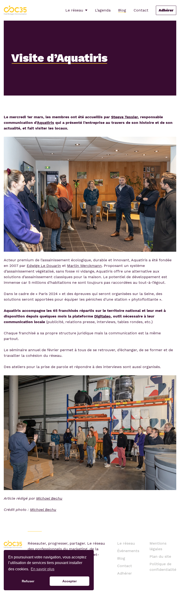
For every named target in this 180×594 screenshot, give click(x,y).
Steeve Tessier (124, 117)
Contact (141, 10)
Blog (122, 10)
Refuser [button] (28, 581)
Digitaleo (102, 316)
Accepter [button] (69, 581)
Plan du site (160, 556)
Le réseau (126, 543)
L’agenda (103, 10)
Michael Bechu (49, 498)
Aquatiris (45, 122)
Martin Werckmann (84, 265)
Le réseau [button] (74, 10)
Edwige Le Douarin (44, 265)
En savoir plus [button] (42, 569)
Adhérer (166, 10)
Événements (128, 551)
